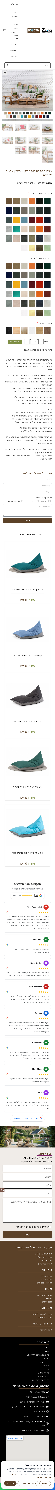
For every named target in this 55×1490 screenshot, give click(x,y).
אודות (47, 1351)
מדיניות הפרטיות (23, 1226)
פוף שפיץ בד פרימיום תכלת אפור (27, 655)
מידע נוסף (44, 501)
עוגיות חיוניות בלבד (28, 1483)
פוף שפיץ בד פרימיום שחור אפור (27, 721)
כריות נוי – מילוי (46, 1279)
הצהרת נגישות (44, 1362)
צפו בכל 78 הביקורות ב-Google (26, 1118)
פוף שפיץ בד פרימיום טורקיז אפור (27, 852)
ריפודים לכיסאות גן (45, 1263)
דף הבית (46, 1347)
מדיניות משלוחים (43, 1376)
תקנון (47, 1369)
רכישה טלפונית (31, 501)
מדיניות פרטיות (43, 1372)
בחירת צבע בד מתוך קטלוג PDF (37, 1355)
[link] (47, 31)
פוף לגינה (48, 1298)
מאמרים (46, 1358)
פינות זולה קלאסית (45, 1317)
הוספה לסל (14, 342)
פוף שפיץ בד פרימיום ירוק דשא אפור (27, 589)
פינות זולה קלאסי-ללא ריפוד (41, 1314)
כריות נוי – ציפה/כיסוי (44, 1282)
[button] (5, 73)
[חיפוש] (7, 65)
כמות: (45, 342)
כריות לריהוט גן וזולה (44, 1257)
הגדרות (45, 1483)
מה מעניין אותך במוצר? (44, 497)
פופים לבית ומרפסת (44, 1295)
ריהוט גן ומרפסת (46, 1329)
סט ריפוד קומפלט (45, 1260)
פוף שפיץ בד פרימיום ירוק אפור (27, 786)
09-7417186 (30, 1158)
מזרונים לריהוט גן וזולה (43, 1253)
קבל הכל (10, 1483)
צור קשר (46, 1365)
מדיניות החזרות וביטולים (40, 1380)
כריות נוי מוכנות (46, 1276)
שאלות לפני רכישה (14, 501)
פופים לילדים (47, 1301)
